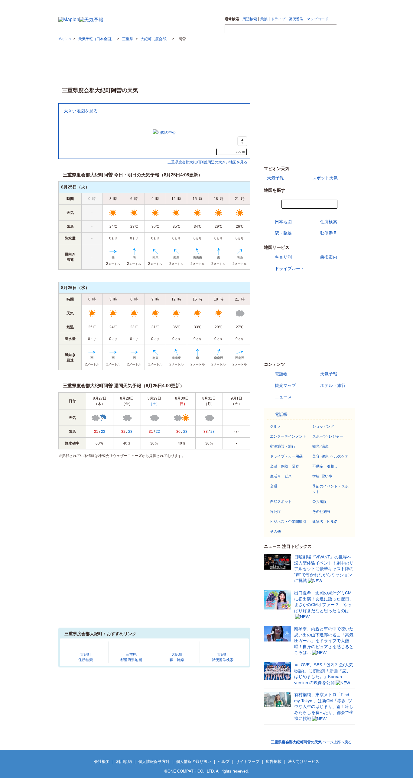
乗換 (264, 19)
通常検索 (232, 19)
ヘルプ (223, 761)
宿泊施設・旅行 (282, 446)
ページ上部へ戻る (311, 742)
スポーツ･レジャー (327, 436)
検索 (345, 29)
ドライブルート (289, 268)
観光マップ (285, 385)
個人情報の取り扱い (193, 761)
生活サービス (281, 476)
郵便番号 (296, 19)
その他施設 (321, 512)
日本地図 (283, 221)
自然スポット (281, 502)
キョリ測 (283, 257)
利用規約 (124, 761)
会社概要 (102, 761)
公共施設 (319, 502)
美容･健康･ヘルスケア (330, 456)
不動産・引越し (325, 466)
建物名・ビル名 (325, 521)
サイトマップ (345, 5)
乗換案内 (328, 257)
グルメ (275, 426)
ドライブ (278, 19)
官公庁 (275, 512)
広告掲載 (273, 761)
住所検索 (328, 221)
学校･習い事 (322, 476)
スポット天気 (325, 177)
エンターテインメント (288, 436)
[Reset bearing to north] (242, 141)
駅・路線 (283, 233)
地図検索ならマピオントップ (278, 5)
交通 (273, 486)
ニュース (283, 396)
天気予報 (275, 177)
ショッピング (323, 426)
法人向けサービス (303, 761)
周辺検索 (249, 19)
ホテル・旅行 (333, 385)
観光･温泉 (320, 446)
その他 (275, 531)
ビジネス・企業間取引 (288, 521)
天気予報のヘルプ (317, 5)
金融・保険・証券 (284, 466)
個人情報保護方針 (154, 761)
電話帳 (281, 373)
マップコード (317, 19)
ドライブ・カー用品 (286, 456)
